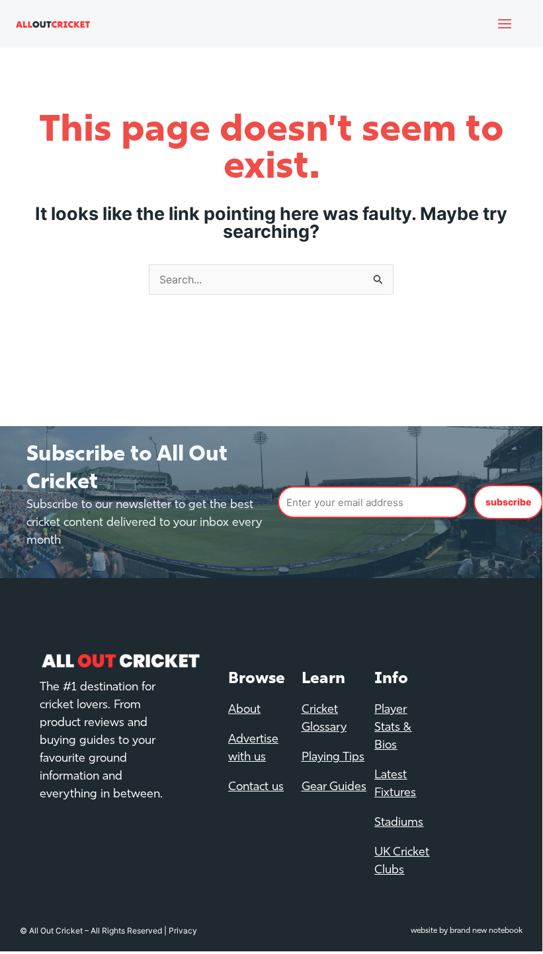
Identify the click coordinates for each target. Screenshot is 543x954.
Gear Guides (334, 787)
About (244, 710)
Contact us (256, 787)
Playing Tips (333, 758)
